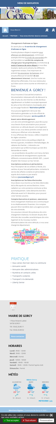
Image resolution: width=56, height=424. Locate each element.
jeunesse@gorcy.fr (26, 177)
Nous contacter (17, 336)
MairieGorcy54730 (37, 107)
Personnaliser (46, 420)
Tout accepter (12, 420)
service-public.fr (38, 116)
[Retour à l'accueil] (22, 12)
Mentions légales (16, 410)
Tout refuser (30, 420)
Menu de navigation (28, 3)
